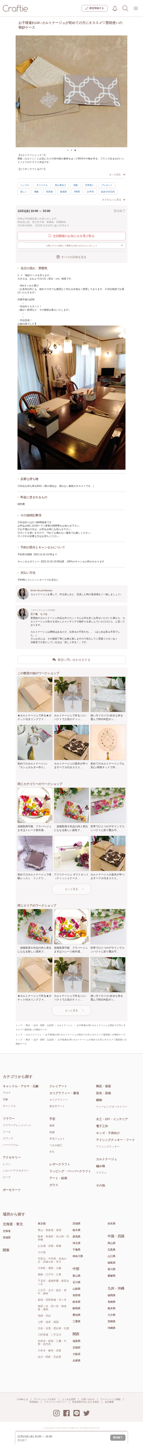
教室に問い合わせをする (74, 659)
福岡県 (111, 1295)
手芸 (52, 1118)
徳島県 (111, 1262)
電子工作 (102, 1126)
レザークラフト (59, 1164)
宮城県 (7, 1237)
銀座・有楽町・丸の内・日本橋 (53, 1238)
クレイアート (58, 1086)
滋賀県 (76, 1340)
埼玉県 (76, 1243)
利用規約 (33, 1402)
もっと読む (115, 174)
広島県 (111, 1249)
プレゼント (106, 185)
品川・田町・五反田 (49, 1356)
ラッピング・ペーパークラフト (70, 1171)
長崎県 (111, 1301)
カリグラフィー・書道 (64, 1093)
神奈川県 (78, 1256)
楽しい (23, 191)
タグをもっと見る (111, 199)
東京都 (42, 1223)
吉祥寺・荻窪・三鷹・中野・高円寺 (52, 1342)
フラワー (9, 1118)
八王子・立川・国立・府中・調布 (52, 1292)
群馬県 (76, 1236)
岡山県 (111, 1243)
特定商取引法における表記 (85, 1402)
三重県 (76, 1321)
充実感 (49, 191)
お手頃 (90, 191)
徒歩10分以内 (108, 191)
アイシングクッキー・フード (115, 1139)
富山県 (76, 1275)
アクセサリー (12, 1157)
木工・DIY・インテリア (112, 1119)
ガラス (53, 1185)
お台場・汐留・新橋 (49, 1245)
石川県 (76, 1282)
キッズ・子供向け (108, 1133)
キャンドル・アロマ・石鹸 (21, 1086)
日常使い (89, 185)
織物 (99, 1100)
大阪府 (76, 1354)
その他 (100, 1185)
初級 (75, 185)
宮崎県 (111, 1321)
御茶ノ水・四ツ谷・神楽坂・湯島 (52, 1308)
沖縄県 (111, 1327)
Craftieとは (22, 1399)
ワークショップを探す (45, 1399)
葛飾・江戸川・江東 (49, 1274)
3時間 (77, 191)
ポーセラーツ (12, 1189)
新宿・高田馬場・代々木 (52, 1299)
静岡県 (76, 1308)
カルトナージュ (106, 1159)
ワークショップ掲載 (110, 1399)
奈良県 (111, 1223)
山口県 (111, 1256)
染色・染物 (103, 1093)
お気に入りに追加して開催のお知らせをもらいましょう (84, 245)
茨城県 (76, 1223)
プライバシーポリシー (55, 1402)
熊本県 (111, 1308)
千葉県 (76, 1249)
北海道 (7, 1230)
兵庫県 (76, 1360)
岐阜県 (76, 1301)
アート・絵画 (58, 1178)
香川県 (111, 1269)
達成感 (63, 191)
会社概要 (109, 1402)
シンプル (24, 185)
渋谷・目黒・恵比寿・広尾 (53, 1328)
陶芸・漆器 (103, 1086)
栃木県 (76, 1230)
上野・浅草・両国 (48, 1321)
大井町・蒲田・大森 (49, 1268)
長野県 (76, 1295)
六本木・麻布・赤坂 (49, 1350)
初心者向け (60, 185)
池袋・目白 (44, 1315)
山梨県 (76, 1288)
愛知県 (76, 1314)
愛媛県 (111, 1275)
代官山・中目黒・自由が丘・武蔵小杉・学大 (52, 1260)
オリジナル (42, 185)
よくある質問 (68, 1399)
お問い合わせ (88, 1399)
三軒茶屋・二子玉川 (49, 1334)
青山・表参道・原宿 (49, 1230)
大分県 (111, 1314)
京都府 (76, 1347)
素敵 (36, 191)
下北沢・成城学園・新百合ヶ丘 (53, 1282)
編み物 (100, 1166)
